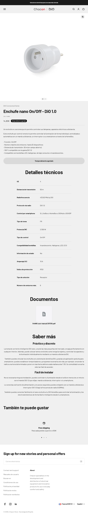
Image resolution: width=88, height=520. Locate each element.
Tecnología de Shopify (26, 512)
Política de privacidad (11, 486)
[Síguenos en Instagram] (10, 504)
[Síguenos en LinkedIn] (15, 504)
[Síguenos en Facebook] (4, 504)
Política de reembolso (11, 494)
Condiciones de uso (10, 482)
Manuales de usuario (11, 474)
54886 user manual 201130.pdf (44, 323)
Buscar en (7, 478)
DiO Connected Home (11, 106)
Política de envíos (9, 490)
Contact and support (11, 470)
